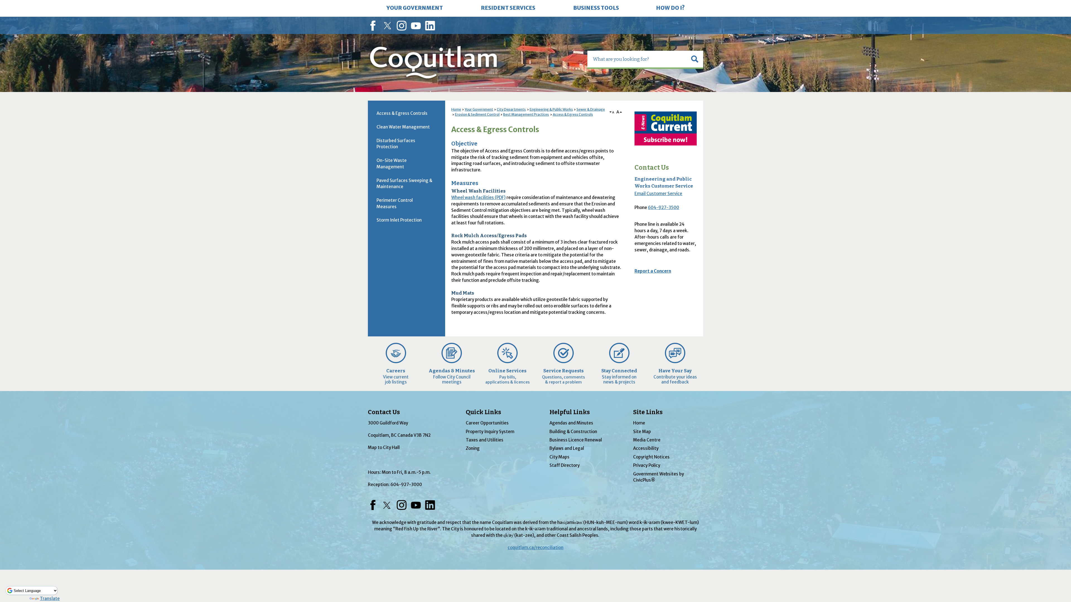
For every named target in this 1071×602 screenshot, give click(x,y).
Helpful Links (569, 412)
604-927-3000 (406, 484)
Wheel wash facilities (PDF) (478, 197)
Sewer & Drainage (590, 109)
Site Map (642, 431)
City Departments (511, 109)
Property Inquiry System (490, 431)
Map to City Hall (384, 447)
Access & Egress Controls (573, 114)
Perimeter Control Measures (395, 203)
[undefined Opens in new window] (666, 128)
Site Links (648, 412)
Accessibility (645, 448)
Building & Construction (573, 431)
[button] (694, 59)
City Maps (559, 457)
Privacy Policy (646, 465)
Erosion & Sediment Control (477, 114)
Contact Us (652, 167)
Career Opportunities (487, 423)
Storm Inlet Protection (399, 220)
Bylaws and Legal (566, 448)
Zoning (473, 448)
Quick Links (483, 412)
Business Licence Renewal (575, 440)
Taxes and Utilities (484, 440)
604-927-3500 (663, 207)
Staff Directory (564, 465)
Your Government (479, 109)
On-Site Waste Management (392, 163)
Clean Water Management (403, 127)
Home (456, 109)
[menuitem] (415, 8)
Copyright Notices (651, 457)
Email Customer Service (658, 193)
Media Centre (646, 440)
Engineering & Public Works (551, 109)
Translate (50, 598)
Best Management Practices (526, 114)
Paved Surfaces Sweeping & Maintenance (404, 184)
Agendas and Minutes (571, 423)
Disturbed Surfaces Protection (396, 144)
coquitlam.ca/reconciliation (535, 547)
